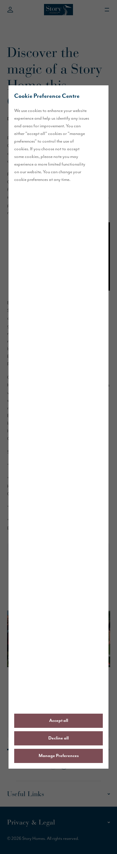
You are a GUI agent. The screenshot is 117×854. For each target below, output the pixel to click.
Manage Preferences (59, 755)
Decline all (58, 738)
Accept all (58, 720)
